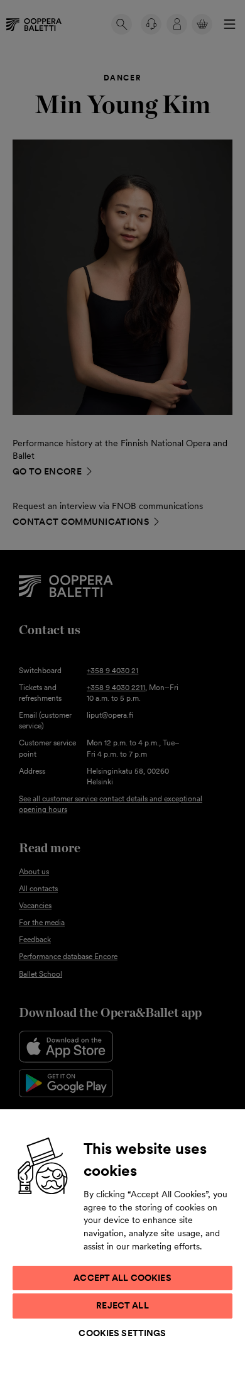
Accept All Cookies (123, 1278)
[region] (122, 1253)
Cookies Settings (122, 1333)
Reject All (122, 1305)
